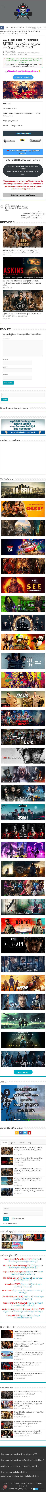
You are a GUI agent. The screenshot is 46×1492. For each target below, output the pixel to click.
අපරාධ (9, 52)
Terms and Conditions (26, 1483)
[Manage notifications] (5, 1487)
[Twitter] (25, 1132)
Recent (4, 1143)
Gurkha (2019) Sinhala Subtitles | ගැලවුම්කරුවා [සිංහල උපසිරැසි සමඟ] (16, 207)
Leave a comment (10, 54)
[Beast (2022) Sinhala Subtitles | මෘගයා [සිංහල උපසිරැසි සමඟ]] (7, 1415)
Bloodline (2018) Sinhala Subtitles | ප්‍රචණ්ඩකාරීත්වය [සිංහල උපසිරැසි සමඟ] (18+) (31, 214)
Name (5, 360)
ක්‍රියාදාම (14, 52)
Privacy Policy (13, 1483)
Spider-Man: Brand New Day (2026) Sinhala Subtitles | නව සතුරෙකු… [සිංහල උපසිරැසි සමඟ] (28, 1354)
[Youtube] (29, 1132)
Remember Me (18, 1218)
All (8, 31)
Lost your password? (10, 1223)
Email (5, 367)
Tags (29, 1143)
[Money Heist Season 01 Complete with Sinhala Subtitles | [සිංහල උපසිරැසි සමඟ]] (7, 1434)
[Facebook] (21, 1132)
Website (5, 374)
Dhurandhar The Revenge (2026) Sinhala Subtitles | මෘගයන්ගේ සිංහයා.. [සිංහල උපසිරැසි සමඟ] (27, 1365)
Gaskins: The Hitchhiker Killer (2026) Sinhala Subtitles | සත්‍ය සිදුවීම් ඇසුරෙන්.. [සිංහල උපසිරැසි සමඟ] (22, 283)
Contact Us (39, 1483)
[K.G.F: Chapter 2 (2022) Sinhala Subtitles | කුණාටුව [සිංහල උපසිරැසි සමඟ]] (7, 1395)
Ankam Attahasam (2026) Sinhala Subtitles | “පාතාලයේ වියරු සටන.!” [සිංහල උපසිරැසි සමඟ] (21, 251)
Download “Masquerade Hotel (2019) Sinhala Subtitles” (23, 170)
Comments (21, 1143)
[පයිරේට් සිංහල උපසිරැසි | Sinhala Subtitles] (23, 11)
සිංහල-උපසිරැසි (35, 52)
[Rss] (17, 1132)
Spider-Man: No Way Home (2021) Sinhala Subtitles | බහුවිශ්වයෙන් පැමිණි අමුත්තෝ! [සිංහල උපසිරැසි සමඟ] (28, 1404)
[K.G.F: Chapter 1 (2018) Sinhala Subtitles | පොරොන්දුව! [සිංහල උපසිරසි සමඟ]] (7, 1425)
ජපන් (22, 52)
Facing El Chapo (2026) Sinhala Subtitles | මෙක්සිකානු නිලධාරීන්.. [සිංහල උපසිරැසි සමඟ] (28, 1180)
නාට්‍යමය (27, 52)
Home (4, 31)
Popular (12, 1143)
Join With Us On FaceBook (23, 77)
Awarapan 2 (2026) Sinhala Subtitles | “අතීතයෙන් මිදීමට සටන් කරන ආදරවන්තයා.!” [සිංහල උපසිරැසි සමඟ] (29, 1344)
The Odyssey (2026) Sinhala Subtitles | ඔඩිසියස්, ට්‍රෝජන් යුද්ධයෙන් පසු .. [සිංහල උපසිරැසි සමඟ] (27, 1333)
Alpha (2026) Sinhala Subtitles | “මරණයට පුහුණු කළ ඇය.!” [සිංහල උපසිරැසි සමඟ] (22, 315)
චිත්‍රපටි (19, 52)
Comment (6, 339)
